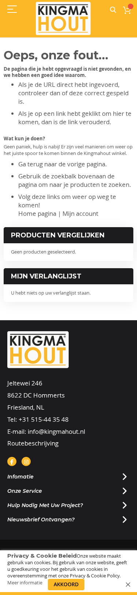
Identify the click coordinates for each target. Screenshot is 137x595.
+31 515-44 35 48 (44, 419)
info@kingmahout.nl (56, 431)
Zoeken (113, 10)
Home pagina (37, 213)
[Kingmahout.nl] (63, 18)
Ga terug (30, 164)
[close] (127, 584)
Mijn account (80, 213)
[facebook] (11, 461)
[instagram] (26, 461)
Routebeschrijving (32, 443)
